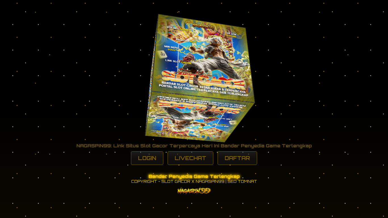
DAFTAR (237, 158)
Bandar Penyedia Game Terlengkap (194, 176)
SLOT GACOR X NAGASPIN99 (192, 181)
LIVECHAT (190, 158)
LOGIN (147, 158)
